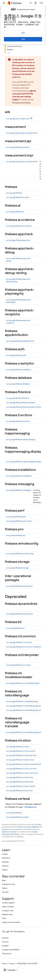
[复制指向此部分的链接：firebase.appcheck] (35, 234)
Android (5, 938)
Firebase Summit (8, 884)
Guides (5, 854)
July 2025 (18, 59)
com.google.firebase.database (18, 384)
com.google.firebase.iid (15, 628)
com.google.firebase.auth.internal (19, 586)
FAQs (4, 918)
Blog (3, 880)
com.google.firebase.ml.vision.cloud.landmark (24, 764)
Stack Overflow (8, 906)
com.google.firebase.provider (17, 197)
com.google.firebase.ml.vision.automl (20, 751)
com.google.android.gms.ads (18, 119)
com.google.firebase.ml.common (19, 642)
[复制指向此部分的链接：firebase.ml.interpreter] (7, 659)
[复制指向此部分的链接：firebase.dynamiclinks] (7, 607)
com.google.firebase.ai (15, 211)
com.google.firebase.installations (19, 476)
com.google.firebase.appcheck (18, 240)
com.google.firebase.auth (16, 355)
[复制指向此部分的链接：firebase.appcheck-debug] (17, 252)
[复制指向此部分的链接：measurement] (28, 127)
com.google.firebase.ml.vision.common (21, 768)
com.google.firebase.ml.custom (18, 665)
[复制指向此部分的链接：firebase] (19, 187)
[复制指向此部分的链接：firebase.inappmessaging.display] (7, 455)
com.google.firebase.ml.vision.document (22, 773)
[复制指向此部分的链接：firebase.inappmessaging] (32, 433)
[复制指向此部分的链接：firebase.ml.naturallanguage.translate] (20, 726)
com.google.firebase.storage (17, 568)
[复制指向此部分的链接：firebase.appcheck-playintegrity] (26, 293)
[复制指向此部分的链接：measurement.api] (33, 141)
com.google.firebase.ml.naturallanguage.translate (25, 732)
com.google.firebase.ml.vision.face (19, 777)
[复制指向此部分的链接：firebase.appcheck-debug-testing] (29, 273)
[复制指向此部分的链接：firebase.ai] (22, 205)
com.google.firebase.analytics (17, 147)
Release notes (7, 914)
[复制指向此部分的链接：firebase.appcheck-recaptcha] (22, 314)
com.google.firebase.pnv (15, 535)
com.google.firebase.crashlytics (18, 369)
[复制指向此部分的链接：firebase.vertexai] (32, 798)
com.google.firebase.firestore (17, 398)
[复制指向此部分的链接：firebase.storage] (31, 561)
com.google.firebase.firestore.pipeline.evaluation (25, 407)
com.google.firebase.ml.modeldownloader (22, 683)
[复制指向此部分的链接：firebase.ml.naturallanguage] (31, 695)
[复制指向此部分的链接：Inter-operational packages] (21, 580)
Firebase (5, 946)
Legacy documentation (11, 922)
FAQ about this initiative (21, 102)
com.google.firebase (14, 193)
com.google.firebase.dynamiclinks (19, 614)
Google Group (7, 910)
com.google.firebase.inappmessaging (20, 439)
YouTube (5, 892)
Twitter (4, 888)
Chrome (5, 942)
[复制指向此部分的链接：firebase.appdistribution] (30, 335)
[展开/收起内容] (8, 52)
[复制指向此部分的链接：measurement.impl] (35, 155)
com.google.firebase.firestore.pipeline (20, 402)
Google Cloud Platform (11, 949)
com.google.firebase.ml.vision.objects (20, 786)
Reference (6, 858)
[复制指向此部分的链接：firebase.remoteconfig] (7, 547)
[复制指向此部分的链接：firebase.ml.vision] (33, 740)
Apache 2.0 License (9, 832)
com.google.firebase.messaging (18, 490)
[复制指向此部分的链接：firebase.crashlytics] (36, 363)
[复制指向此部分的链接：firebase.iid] (23, 622)
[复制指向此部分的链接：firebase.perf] (27, 510)
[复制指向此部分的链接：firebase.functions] (34, 415)
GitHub (4, 870)
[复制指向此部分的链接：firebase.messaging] (36, 484)
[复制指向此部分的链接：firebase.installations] (38, 470)
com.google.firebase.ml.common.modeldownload (26, 647)
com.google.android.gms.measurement (22, 133)
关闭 (23, 33)
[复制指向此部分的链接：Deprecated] (28, 596)
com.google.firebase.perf (16, 517)
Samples (5, 862)
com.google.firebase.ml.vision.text (19, 790)
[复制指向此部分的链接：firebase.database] (34, 378)
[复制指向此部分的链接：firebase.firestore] (33, 392)
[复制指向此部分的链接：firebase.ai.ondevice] (37, 220)
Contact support (8, 903)
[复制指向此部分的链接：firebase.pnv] (26, 529)
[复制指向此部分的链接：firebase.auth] (27, 349)
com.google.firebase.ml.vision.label (19, 782)
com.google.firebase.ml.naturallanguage (22, 701)
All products (6, 953)
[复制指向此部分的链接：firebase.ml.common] (38, 636)
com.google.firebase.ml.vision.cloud (20, 760)
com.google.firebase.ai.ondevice (19, 226)
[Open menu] (3, 3)
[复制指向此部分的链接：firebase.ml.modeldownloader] (34, 677)
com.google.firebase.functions (18, 421)
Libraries (5, 866)
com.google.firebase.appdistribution (20, 341)
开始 (23, 39)
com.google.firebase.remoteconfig (19, 553)
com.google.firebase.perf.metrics (19, 521)
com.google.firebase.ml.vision (17, 746)
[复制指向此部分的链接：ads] (12, 112)
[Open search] (30, 2)
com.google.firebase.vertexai (17, 817)
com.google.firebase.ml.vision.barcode (21, 755)
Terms (4, 963)
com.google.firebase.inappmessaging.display (23, 461)
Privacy (11, 963)
